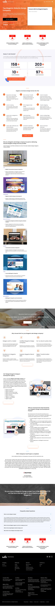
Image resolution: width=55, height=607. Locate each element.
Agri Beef (4, 245)
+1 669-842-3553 (48, 1)
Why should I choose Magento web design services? (13, 530)
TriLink (4, 271)
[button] (27, 514)
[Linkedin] (47, 557)
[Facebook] (50, 557)
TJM (4, 167)
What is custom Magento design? (10, 514)
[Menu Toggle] (52, 1)
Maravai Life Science (6, 219)
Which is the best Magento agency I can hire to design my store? (16, 525)
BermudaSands (6, 296)
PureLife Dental (5, 194)
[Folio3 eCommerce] (11, 2)
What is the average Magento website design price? (13, 527)
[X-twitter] (52, 557)
